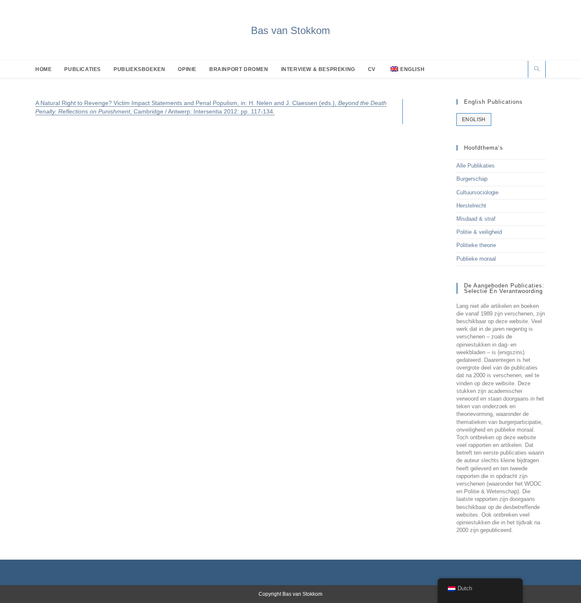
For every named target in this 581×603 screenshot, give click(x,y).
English (474, 119)
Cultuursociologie (477, 192)
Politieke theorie (476, 245)
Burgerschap (471, 179)
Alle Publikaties (475, 165)
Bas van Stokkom (290, 30)
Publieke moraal (476, 259)
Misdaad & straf (476, 219)
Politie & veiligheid (479, 232)
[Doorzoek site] (537, 69)
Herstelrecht (471, 205)
